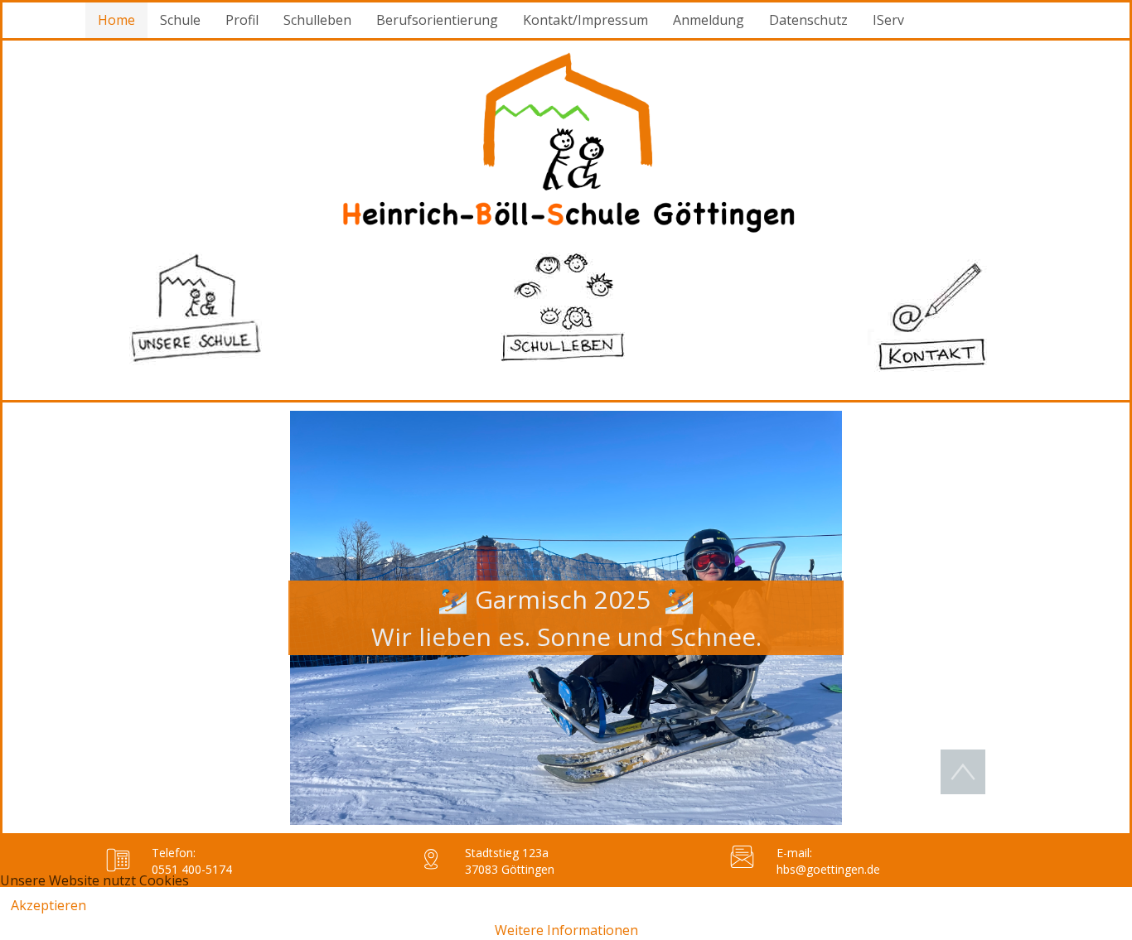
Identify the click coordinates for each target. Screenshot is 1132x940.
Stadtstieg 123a (507, 852)
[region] (566, 618)
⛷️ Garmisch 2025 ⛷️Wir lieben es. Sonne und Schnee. (566, 617)
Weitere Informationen (566, 930)
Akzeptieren (48, 905)
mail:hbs (794, 861)
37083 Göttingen (509, 869)
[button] (566, 618)
